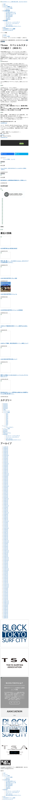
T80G (4, 409)
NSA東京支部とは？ (11, 12)
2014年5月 (5, 556)
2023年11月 (6, 473)
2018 (7, 420)
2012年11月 (6, 568)
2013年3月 (5, 566)
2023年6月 (5, 477)
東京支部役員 (9, 16)
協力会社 (5, 431)
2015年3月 (5, 549)
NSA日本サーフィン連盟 (9, 797)
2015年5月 (5, 547)
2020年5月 (5, 500)
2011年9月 (5, 588)
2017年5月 (5, 525)
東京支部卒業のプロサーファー (13, 26)
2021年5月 (5, 496)
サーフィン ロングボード (12, 23)
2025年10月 (6, 455)
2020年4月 (5, 501)
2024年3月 (5, 470)
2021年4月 (5, 497)
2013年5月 (5, 564)
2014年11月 (6, 550)
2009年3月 (5, 616)
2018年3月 (5, 519)
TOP (4, 773)
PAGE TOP (27, 775)
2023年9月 (5, 476)
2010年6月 (5, 609)
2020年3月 (5, 503)
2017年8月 (5, 522)
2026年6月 (5, 448)
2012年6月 (5, 575)
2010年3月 (5, 613)
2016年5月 (5, 535)
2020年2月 (5, 504)
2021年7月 (5, 493)
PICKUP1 (5, 403)
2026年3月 (5, 452)
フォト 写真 (6, 428)
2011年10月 (6, 587)
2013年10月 (6, 560)
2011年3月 (5, 596)
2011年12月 (6, 584)
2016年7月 (5, 532)
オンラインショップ (8, 799)
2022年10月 (6, 486)
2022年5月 (5, 489)
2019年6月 (5, 510)
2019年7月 (5, 508)
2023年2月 (5, 483)
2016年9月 (5, 529)
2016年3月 (5, 536)
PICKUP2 (5, 404)
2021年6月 (5, 494)
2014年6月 (5, 554)
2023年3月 (5, 482)
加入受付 (8, 17)
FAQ (4, 796)
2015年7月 (5, 545)
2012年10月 (6, 570)
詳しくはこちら (14, 702)
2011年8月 (5, 589)
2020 (7, 423)
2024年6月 (5, 466)
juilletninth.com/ (4, 137)
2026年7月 (5, 447)
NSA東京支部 (6, 779)
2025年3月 (5, 461)
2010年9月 (5, 605)
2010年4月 (5, 612)
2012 (7, 413)
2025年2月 (5, 462)
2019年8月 (5, 507)
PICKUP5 (5, 408)
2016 (7, 418)
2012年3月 (5, 580)
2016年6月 (5, 533)
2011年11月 (6, 585)
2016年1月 (5, 539)
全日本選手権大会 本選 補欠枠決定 (9, 248)
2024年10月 (6, 463)
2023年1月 (5, 484)
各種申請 (8, 19)
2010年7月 (5, 608)
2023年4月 (5, 480)
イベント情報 (9, 8)
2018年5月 (5, 518)
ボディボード (9, 24)
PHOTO (8, 9)
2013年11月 (6, 559)
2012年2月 (5, 581)
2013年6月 (5, 563)
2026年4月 (5, 451)
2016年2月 (5, 538)
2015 (7, 417)
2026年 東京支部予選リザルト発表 (9, 278)
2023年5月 (5, 479)
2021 (7, 424)
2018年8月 (5, 514)
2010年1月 (5, 615)
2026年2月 (5, 454)
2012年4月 (5, 578)
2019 (7, 422)
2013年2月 (5, 567)
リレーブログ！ (9, 427)
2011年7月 (5, 591)
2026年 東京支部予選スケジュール (9, 294)
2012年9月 (5, 571)
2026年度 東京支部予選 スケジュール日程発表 (12, 310)
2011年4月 (5, 595)
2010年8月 (5, 606)
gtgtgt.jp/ (2, 134)
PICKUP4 (5, 407)
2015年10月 (6, 542)
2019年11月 (6, 505)
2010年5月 (5, 610)
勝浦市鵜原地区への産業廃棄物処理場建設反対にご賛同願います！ (14, 180)
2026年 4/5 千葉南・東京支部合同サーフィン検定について (14, 343)
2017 (7, 419)
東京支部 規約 (9, 15)
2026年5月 (5, 449)
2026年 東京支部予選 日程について (9, 359)
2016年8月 (5, 531)
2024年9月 (5, 465)
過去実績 (5, 434)
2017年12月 (6, 521)
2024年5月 (5, 468)
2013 (7, 414)
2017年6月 (5, 524)
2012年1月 (5, 582)
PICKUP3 (5, 406)
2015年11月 (6, 540)
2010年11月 (6, 602)
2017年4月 (5, 526)
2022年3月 (5, 490)
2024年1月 (5, 472)
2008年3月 (5, 617)
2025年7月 (5, 456)
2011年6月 (5, 592)
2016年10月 (6, 528)
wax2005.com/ (4, 122)
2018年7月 (5, 515)
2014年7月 (5, 553)
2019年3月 (5, 511)
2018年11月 (6, 512)
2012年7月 (5, 574)
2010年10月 (6, 603)
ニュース (13, 159)
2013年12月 (6, 557)
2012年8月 (5, 573)
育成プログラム (7, 432)
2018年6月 (5, 517)
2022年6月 (5, 487)
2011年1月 (5, 599)
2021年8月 (5, 491)
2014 (7, 416)
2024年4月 (5, 469)
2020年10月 (6, 498)
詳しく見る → (14, 731)
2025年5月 (5, 459)
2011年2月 (5, 598)
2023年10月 (6, 475)
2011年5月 (5, 594)
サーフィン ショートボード (13, 22)
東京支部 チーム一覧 (11, 13)
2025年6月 (5, 458)
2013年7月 (5, 561)
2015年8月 (5, 543)
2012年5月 (5, 577)
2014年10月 (6, 552)
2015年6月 (5, 546)
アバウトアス (6, 411)
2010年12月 (6, 601)
